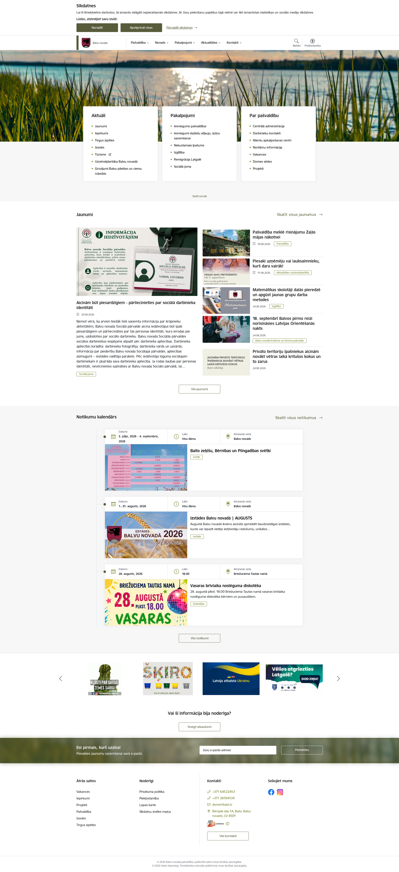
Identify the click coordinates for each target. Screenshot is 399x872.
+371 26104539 (223, 798)
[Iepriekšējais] (60, 678)
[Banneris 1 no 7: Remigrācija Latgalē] (231, 678)
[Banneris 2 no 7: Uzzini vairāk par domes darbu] (294, 678)
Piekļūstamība (149, 798)
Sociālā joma (86, 374)
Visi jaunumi (199, 389)
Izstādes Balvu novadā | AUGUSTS (221, 518)
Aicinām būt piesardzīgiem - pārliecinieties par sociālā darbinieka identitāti (135, 305)
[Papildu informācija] (227, 823)
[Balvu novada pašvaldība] (95, 43)
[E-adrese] (215, 823)
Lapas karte (147, 805)
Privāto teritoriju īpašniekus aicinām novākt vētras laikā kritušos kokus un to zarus (287, 356)
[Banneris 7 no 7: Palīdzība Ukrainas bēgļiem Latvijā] (167, 678)
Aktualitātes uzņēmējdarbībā (293, 272)
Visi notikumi (199, 638)
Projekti (81, 805)
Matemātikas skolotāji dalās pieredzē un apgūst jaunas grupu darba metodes (286, 294)
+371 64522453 (223, 792)
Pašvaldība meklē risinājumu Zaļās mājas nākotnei (284, 235)
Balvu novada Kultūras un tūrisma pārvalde (279, 340)
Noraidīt (97, 28)
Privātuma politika (151, 792)
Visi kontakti (228, 836)
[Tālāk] (338, 678)
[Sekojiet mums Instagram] (280, 792)
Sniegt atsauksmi (199, 727)
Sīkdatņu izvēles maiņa (155, 812)
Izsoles (81, 818)
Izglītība (276, 306)
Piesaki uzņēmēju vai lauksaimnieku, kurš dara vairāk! (286, 263)
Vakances (83, 792)
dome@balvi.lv (222, 804)
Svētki (196, 457)
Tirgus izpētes (86, 825)
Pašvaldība (283, 243)
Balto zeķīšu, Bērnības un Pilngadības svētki (230, 450)
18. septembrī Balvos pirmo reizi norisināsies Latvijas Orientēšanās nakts (284, 323)
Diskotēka (198, 603)
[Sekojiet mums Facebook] (271, 792)
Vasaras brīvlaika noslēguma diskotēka (225, 585)
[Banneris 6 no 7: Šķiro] (105, 678)
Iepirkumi (83, 798)
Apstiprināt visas (141, 28)
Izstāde (197, 536)
